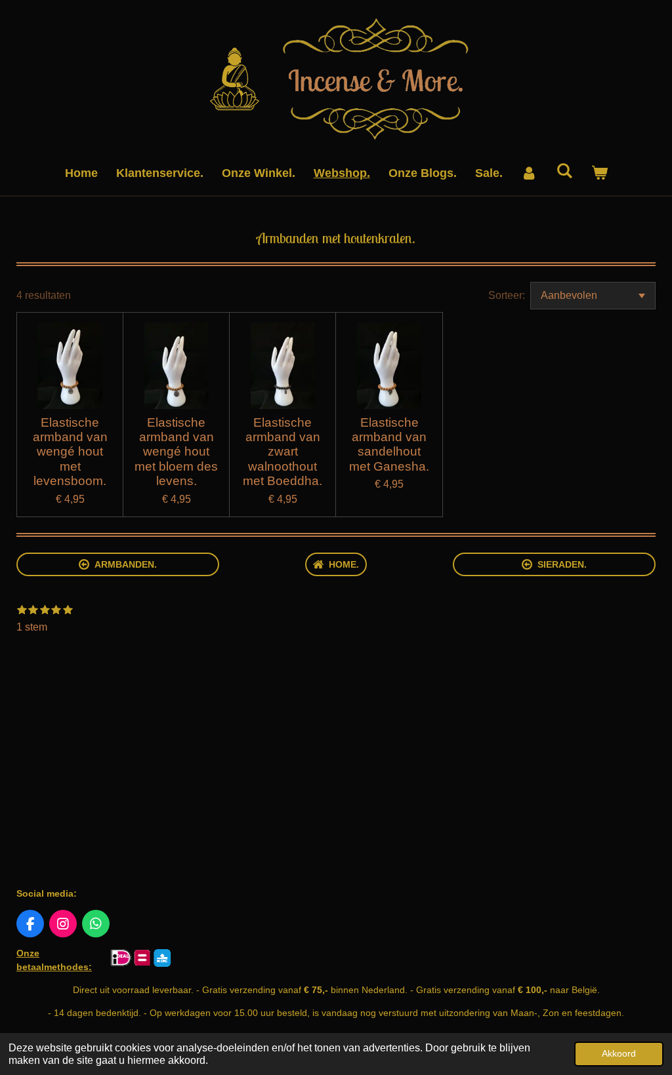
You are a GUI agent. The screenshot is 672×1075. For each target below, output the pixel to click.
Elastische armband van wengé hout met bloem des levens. (176, 452)
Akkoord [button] (619, 1053)
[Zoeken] (564, 171)
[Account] (529, 173)
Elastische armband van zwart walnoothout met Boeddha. (282, 452)
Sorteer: (506, 295)
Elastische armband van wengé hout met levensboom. (70, 452)
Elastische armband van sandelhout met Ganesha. (389, 444)
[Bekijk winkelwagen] (598, 173)
